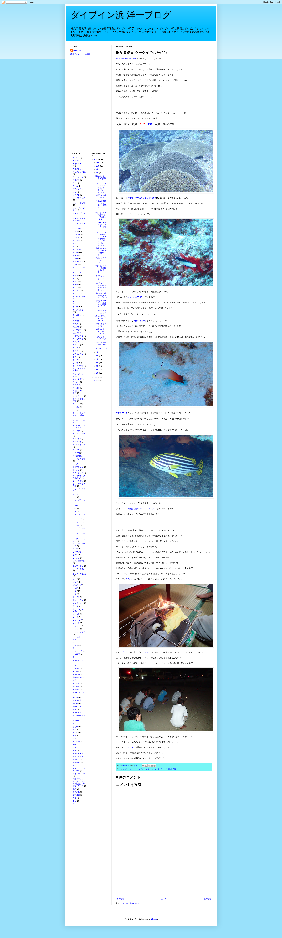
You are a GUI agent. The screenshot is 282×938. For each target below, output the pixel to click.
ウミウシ (76, 235)
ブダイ (75, 582)
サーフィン (77, 351)
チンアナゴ (77, 431)
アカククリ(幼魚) (79, 172)
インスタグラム (79, 213)
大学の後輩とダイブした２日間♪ (100, 331)
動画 (74, 736)
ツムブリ (76, 450)
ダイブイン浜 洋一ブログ (120, 15)
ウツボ (75, 231)
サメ (74, 357)
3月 (97, 366)
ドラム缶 (76, 470)
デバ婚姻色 (77, 456)
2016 (96, 159)
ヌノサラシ (77, 494)
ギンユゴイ (77, 315)
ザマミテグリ (78, 354)
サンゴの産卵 (78, 366)
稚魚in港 (76, 721)
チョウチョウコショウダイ (79, 426)
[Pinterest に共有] (154, 765)
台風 (74, 709)
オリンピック (128, 769)
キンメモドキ (78, 310)
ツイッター (77, 439)
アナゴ (75, 186)
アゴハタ (76, 180)
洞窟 (74, 739)
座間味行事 (172, 769)
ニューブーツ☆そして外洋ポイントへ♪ (100, 226)
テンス (75, 464)
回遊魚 (75, 645)
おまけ (75, 258)
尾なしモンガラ (79, 774)
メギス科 (76, 614)
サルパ (75, 360)
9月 (97, 169)
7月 (97, 352)
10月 (98, 166)
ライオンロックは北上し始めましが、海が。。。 (100, 187)
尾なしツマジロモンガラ (79, 769)
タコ (74, 410)
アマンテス (77, 189)
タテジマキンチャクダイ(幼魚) (79, 414)
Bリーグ (76, 158)
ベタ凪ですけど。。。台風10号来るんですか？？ (101, 205)
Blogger (154, 919)
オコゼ (75, 252)
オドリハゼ (77, 255)
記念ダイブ (77, 651)
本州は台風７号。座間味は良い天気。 (100, 269)
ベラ (74, 591)
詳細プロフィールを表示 (80, 54)
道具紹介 (76, 742)
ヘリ (74, 594)
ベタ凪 (75, 588)
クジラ (75, 318)
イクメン (76, 195)
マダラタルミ (78, 603)
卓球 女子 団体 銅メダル (126, 58)
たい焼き (76, 407)
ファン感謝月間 (79, 561)
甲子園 (75, 671)
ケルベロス (77, 333)
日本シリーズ (78, 753)
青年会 (75, 704)
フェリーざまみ (79, 569)
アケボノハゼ (78, 177)
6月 (97, 356)
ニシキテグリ (78, 481)
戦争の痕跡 (77, 706)
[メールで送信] (143, 765)
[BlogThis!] (146, 765)
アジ (74, 183)
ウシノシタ (77, 229)
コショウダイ (138, 769)
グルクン (76, 327)
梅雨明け (76, 760)
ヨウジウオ (77, 626)
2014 (96, 381)
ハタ (74, 511)
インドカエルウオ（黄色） (79, 219)
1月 (97, 373)
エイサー (76, 240)
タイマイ (76, 404)
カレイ (75, 288)
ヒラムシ (76, 558)
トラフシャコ (78, 467)
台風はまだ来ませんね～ (100, 344)
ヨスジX (76, 629)
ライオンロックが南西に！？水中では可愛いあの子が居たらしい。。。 (100, 238)
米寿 (74, 789)
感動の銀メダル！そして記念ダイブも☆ (100, 251)
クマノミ (76, 324)
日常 (74, 751)
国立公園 (76, 674)
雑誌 (74, 680)
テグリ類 (76, 453)
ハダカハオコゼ (79, 514)
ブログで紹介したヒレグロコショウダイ (139, 508)
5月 (97, 359)
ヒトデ (75, 549)
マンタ (75, 606)
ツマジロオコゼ (79, 445)
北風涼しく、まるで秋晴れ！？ (100, 178)
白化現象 (76, 762)
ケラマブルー (78, 330)
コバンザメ (77, 342)
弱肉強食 (76, 686)
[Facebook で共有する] (151, 765)
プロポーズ (77, 585)
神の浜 (75, 698)
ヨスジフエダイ (79, 632)
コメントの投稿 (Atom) (129, 903)
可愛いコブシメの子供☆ (100, 338)
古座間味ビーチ (79, 660)
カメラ (75, 284)
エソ (74, 244)
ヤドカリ (76, 623)
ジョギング (77, 379)
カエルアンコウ (79, 267)
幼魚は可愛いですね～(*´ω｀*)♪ (100, 318)
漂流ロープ (77, 779)
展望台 (75, 732)
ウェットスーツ (79, 223)
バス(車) (76, 505)
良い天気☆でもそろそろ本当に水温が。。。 (100, 286)
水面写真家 (77, 700)
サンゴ (146, 769)
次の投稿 (120, 899)
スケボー (76, 382)
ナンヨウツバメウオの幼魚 (79, 477)
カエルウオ (77, 273)
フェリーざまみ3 (79, 574)
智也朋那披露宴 (79, 715)
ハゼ (165, 769)
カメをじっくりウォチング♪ (100, 278)
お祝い (75, 265)
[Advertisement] (164, 873)
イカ (74, 192)
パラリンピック (79, 533)
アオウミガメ (78, 164)
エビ (74, 246)
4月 (97, 363)
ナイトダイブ (78, 473)
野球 (74, 798)
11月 (98, 162)
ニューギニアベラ (156, 769)
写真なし (76, 683)
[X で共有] (148, 765)
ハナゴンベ (77, 522)
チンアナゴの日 (79, 434)
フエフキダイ (78, 566)
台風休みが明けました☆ (100, 196)
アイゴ (75, 161)
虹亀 (74, 747)
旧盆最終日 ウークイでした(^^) (100, 260)
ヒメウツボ (77, 552)
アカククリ (77, 169)
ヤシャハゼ (77, 620)
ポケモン (76, 597)
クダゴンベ (77, 321)
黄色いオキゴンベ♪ (100, 325)
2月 (97, 370)
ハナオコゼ (77, 519)
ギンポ (75, 307)
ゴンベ (75, 348)
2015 (96, 377)
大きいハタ (77, 713)
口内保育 (76, 668)
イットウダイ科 (79, 203)
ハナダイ (76, 525)
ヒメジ (75, 555)
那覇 (74, 745)
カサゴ (75, 276)
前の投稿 (207, 899)
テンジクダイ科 (79, 459)
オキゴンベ (77, 250)
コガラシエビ (78, 336)
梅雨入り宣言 (78, 757)
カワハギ (76, 291)
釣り (74, 730)
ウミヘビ (76, 237)
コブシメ (76, 345)
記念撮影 (76, 654)
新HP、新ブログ (79, 692)
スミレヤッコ (78, 396)
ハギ (74, 497)
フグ (74, 579)
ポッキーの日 (78, 600)
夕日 (74, 801)
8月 (97, 173)
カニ (74, 279)
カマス (75, 282)
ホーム (163, 899)
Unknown (77, 50)
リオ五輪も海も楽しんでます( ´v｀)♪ (101, 295)
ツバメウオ (77, 442)
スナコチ (76, 388)
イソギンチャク (79, 198)
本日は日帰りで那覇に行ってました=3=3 (100, 216)
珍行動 (75, 727)
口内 (74, 665)
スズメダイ (77, 385)
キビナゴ (76, 293)
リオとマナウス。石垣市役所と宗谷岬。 (100, 304)
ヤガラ (75, 617)
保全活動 (76, 792)
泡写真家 (76, 795)
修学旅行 (76, 689)
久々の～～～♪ (101, 348)
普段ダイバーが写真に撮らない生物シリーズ (79, 784)
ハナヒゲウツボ (79, 528)
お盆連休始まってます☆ (100, 311)
